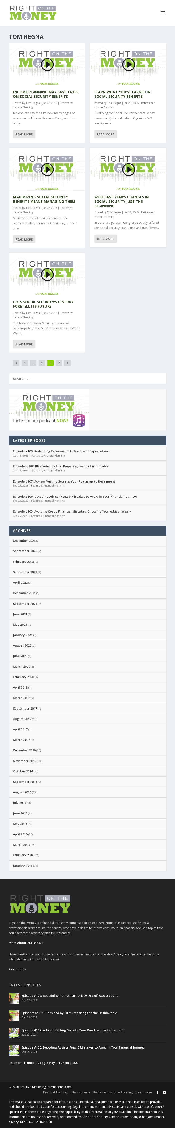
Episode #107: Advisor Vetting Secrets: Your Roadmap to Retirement (64, 481)
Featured (36, 455)
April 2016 (20, 834)
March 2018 (21, 698)
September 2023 (25, 551)
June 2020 (20, 656)
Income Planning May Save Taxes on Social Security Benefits (45, 94)
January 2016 (22, 866)
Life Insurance (80, 1092)
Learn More (144, 1092)
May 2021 (20, 624)
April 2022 (20, 583)
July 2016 (19, 803)
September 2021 (25, 604)
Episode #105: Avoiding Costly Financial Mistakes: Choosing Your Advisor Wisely (72, 511)
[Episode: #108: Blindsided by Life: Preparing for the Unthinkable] (14, 1015)
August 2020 (22, 645)
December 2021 (24, 593)
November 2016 (24, 761)
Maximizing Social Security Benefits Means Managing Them (44, 199)
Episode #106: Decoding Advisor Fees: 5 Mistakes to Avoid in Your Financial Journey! (75, 496)
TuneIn (63, 1063)
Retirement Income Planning (113, 1092)
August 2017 (22, 719)
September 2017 (25, 708)
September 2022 (25, 572)
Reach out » (17, 969)
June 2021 (20, 614)
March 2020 (21, 666)
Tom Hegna (33, 103)
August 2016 (22, 792)
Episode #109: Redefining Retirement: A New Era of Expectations (61, 451)
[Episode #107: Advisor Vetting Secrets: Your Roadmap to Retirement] (14, 1033)
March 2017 (21, 740)
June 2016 (20, 813)
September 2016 (25, 782)
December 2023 (24, 541)
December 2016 (24, 750)
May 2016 (20, 824)
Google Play (46, 1063)
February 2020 (23, 677)
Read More (24, 134)
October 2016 (23, 771)
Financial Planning (54, 455)
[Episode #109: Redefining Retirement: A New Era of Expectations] (14, 998)
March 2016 (21, 845)
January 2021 (22, 635)
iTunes (29, 1063)
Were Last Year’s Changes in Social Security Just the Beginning (121, 201)
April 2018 (20, 687)
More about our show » (26, 943)
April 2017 (20, 729)
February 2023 (23, 562)
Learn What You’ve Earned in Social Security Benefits (122, 94)
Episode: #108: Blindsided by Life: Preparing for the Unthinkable (60, 466)
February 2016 (23, 855)
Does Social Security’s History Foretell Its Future (43, 304)
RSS (75, 1063)
